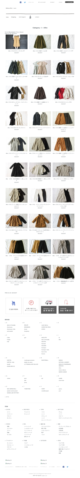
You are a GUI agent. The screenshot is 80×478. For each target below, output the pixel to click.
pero (25, 378)
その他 (26, 447)
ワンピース (27, 412)
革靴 (8, 426)
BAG (25, 424)
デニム (60, 412)
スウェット (44, 416)
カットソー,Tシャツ (46, 420)
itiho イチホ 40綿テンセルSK (40, 51)
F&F (8, 341)
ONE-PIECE (26, 409)
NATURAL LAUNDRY (64, 362)
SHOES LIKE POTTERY (13, 393)
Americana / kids (11, 329)
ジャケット (9, 414)
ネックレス (9, 443)
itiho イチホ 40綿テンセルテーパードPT (63, 51)
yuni (60, 390)
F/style (8, 339)
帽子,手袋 (43, 428)
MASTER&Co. (44, 360)
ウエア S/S (61, 443)
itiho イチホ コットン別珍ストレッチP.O (63, 179)
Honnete (43, 343)
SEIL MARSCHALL (11, 388)
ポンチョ (9, 418)
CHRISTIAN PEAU (46, 327)
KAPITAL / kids (10, 362)
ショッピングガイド (9, 466)
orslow (8, 378)
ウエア (26, 443)
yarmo (60, 388)
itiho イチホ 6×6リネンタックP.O (63, 102)
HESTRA (43, 341)
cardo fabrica (44, 325)
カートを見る (52, 466)
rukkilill (60, 378)
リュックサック (28, 430)
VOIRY (43, 388)
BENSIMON (27, 327)
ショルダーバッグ (28, 428)
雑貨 (59, 424)
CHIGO (43, 329)
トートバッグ (27, 426)
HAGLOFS (44, 337)
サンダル (9, 434)
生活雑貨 (61, 428)
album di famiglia (11, 325)
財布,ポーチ (27, 436)
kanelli (8, 364)
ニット (43, 414)
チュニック (27, 414)
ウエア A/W (61, 445)
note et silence (62, 370)
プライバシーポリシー (33, 466)
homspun (43, 347)
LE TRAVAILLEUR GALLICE (31, 364)
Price (17, 32)
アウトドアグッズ (63, 432)
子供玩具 (61, 430)
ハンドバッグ (27, 434)
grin (25, 337)
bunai (25, 329)
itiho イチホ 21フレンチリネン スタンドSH (63, 76)
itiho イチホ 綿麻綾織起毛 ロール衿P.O (63, 281)
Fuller (8, 337)
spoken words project (12, 390)
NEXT (15, 33)
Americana (9, 327)
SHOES (8, 424)
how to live (44, 351)
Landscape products (29, 360)
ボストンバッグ (28, 432)
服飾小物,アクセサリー (64, 449)
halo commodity (45, 339)
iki (59, 337)
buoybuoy (26, 331)
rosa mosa (61, 380)
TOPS (42, 409)
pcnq (25, 382)
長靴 (8, 432)
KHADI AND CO (11, 366)
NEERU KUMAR (63, 372)
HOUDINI (43, 345)
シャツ (43, 418)
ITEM (6, 406)
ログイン (59, 466)
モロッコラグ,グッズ (64, 434)
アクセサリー (9, 440)
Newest (21, 32)
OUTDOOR (43, 440)
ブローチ (9, 447)
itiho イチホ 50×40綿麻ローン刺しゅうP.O (40, 179)
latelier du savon (28, 362)
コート (8, 412)
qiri (42, 378)
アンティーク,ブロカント (65, 426)
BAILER (26, 325)
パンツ (60, 414)
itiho (45, 28)
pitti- (25, 380)
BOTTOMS (60, 409)
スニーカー (9, 428)
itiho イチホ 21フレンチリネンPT (16, 51)
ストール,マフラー (46, 426)
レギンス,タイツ (45, 430)
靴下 (42, 432)
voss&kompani (45, 390)
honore (43, 353)
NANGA (61, 360)
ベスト (43, 412)
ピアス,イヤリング (11, 449)
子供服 (25, 440)
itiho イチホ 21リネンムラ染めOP (40, 76)
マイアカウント (43, 466)
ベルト (43, 434)
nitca (60, 368)
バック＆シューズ (28, 445)
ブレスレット (10, 445)
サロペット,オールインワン (65, 418)
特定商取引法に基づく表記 (21, 466)
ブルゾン (9, 416)
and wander (10, 331)
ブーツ (8, 430)
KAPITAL (9, 360)
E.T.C (7, 396)
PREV (6, 33)
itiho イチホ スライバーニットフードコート (40, 127)
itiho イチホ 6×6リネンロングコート (16, 127)
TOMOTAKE (27, 388)
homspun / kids (45, 349)
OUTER (8, 409)
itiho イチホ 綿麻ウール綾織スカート (40, 102)
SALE (59, 440)
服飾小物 (43, 424)
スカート (61, 416)
